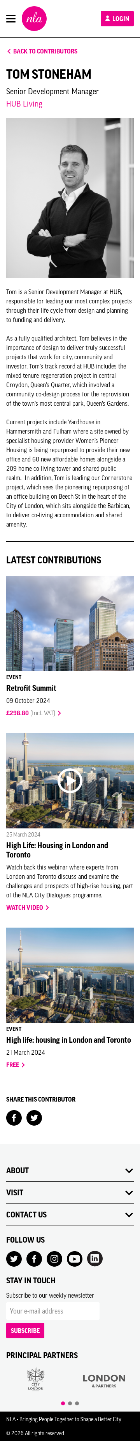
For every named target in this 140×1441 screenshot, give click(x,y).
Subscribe (25, 1330)
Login (120, 18)
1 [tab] (63, 1403)
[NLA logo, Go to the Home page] (34, 18)
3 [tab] (77, 1403)
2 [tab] (70, 1403)
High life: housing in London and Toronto (68, 1040)
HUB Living (24, 103)
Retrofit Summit (31, 688)
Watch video (25, 907)
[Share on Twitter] (34, 1117)
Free (13, 1064)
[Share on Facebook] (14, 1117)
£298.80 (30, 712)
